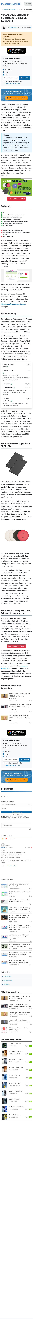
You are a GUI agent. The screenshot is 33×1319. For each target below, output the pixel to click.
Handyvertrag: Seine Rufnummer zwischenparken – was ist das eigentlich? (19, 937)
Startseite (5, 9)
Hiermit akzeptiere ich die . (13, 82)
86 (27, 1077)
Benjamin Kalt (13, 27)
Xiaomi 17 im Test (14, 1075)
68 (27, 1061)
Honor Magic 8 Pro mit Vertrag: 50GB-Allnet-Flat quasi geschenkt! (19, 696)
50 (27, 1093)
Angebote (8, 70)
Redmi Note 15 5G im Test (17, 1107)
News (7, 75)
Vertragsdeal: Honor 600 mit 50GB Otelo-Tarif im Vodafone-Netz (19, 718)
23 (31, 964)
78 (27, 1101)
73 (27, 1054)
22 (31, 896)
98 (27, 1046)
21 (27, 1109)
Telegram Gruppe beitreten (17, 98)
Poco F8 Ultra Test (14, 1083)
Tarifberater (7, 976)
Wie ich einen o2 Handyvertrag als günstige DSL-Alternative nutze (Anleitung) (19, 917)
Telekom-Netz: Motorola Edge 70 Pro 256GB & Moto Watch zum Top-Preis (20, 707)
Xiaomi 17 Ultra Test (15, 1043)
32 (31, 921)
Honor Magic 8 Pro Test (16, 1067)
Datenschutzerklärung (12, 83)
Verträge (6, 984)
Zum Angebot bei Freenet (16, 199)
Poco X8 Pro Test (14, 1099)
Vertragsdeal (12, 9)
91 (31, 888)
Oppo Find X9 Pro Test (16, 1059)
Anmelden (25, 78)
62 (27, 1085)
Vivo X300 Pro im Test (15, 1051)
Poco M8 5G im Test (15, 1115)
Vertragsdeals (8, 980)
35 (27, 1069)
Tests (7, 72)
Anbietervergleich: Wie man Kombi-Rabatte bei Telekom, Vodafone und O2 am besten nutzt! (19, 927)
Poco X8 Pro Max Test (15, 1091)
